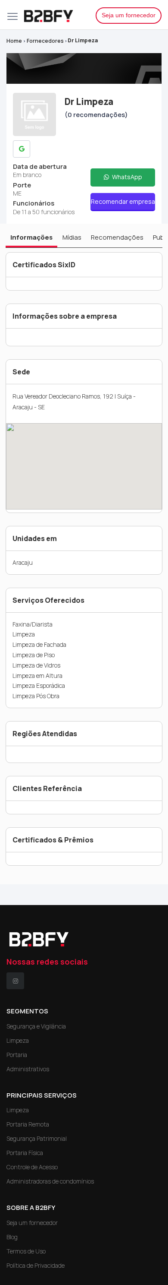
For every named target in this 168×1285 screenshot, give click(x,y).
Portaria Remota (27, 1124)
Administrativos (27, 1069)
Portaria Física (24, 1153)
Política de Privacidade (35, 1265)
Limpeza (17, 1040)
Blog (12, 1237)
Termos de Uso (26, 1251)
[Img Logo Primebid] (53, 14)
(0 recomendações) (96, 114)
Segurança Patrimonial (36, 1138)
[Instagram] (15, 980)
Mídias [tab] (71, 237)
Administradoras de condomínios (50, 1181)
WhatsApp (126, 177)
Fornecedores (45, 40)
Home (14, 40)
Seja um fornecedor (129, 15)
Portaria (16, 1055)
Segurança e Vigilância (36, 1026)
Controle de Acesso (32, 1167)
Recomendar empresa (123, 201)
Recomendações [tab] (117, 237)
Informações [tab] (31, 237)
